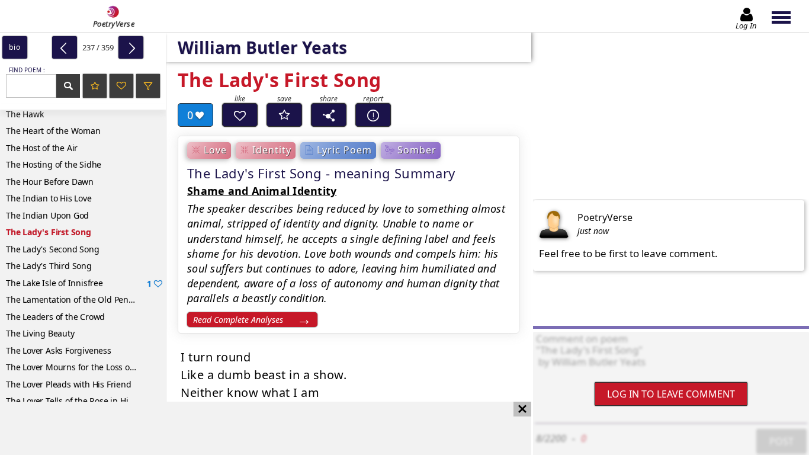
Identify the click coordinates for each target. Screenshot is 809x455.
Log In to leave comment (671, 393)
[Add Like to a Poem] (240, 115)
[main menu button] (787, 16)
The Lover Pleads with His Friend (68, 384)
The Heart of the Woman (53, 130)
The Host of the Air (42, 147)
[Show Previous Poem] (64, 47)
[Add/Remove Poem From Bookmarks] (284, 115)
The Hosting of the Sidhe (53, 164)
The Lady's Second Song (52, 249)
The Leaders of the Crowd (55, 316)
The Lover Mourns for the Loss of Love (79, 367)
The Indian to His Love (49, 198)
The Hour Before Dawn (50, 181)
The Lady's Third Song (49, 265)
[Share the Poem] (328, 115)
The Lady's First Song (48, 232)
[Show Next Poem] (130, 47)
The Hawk (24, 114)
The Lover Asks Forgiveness (58, 350)
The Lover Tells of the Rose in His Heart (81, 400)
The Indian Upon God (47, 215)
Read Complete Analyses (238, 319)
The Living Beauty (40, 333)
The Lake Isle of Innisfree (79, 283)
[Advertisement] (254, 428)
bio (14, 47)
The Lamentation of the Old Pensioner (79, 299)
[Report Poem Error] (373, 115)
